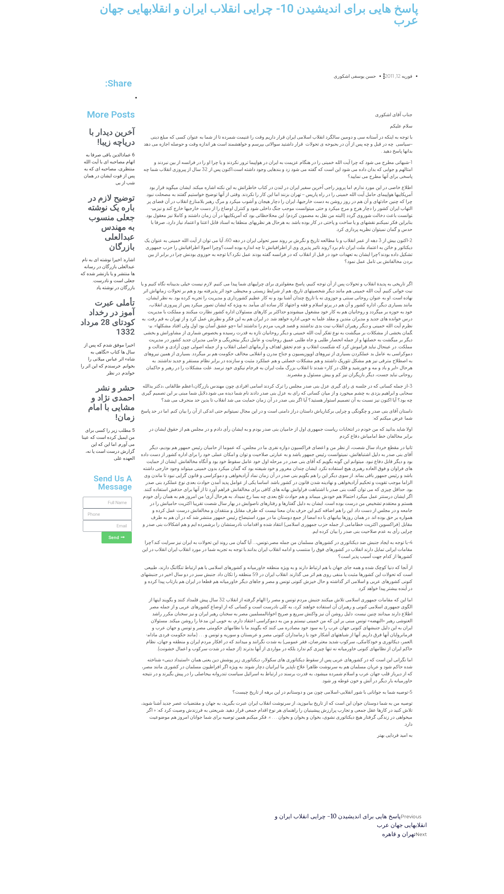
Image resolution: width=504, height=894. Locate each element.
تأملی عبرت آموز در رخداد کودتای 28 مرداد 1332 (107, 317)
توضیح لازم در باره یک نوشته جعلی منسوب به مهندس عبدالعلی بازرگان (111, 222)
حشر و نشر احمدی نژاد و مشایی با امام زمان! (111, 402)
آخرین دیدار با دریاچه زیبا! (112, 137)
